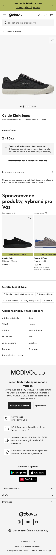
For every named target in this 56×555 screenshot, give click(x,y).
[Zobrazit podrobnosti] (52, 172)
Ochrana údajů (44, 550)
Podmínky (18, 546)
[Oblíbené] (45, 15)
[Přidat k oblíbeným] (52, 40)
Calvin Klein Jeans (16, 116)
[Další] (52, 5)
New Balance (35, 330)
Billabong (33, 349)
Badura (6, 349)
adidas (5, 330)
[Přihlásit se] (38, 15)
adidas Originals (10, 318)
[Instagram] (19, 522)
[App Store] (37, 473)
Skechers (33, 342)
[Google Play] (18, 473)
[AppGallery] (28, 479)
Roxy (31, 318)
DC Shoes (7, 336)
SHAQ (5, 324)
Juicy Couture (9, 342)
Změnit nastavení (32, 546)
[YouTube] (28, 522)
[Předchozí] (4, 5)
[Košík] (51, 15)
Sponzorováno (7, 213)
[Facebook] (36, 522)
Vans (31, 336)
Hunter (32, 324)
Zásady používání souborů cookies (20, 550)
